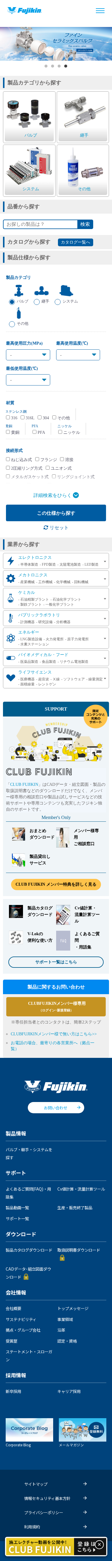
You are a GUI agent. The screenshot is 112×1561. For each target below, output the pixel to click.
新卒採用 (13, 1391)
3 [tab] (59, 66)
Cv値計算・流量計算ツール (81, 1189)
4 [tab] (66, 66)
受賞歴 (11, 1341)
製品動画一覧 (17, 1207)
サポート (16, 1173)
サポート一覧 (17, 1218)
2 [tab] (53, 66)
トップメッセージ (72, 1308)
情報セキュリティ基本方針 (47, 1498)
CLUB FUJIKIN (24, 784)
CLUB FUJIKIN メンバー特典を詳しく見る (56, 884)
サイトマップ (35, 1484)
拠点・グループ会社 (23, 1330)
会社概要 (13, 1308)
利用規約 (32, 1527)
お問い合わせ (55, 1108)
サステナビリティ (21, 1319)
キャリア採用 (69, 1391)
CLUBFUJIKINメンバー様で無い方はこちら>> (54, 1034)
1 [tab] (46, 66)
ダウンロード (21, 1234)
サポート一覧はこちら (56, 962)
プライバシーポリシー (43, 1512)
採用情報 (16, 1375)
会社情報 (16, 1293)
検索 (85, 224)
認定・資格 (67, 1341)
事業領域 (65, 1319)
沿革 (61, 1330)
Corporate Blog (18, 1444)
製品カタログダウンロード (29, 1250)
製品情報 (16, 1133)
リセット (58, 527)
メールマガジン (71, 1444)
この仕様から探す (56, 513)
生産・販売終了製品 (74, 1207)
